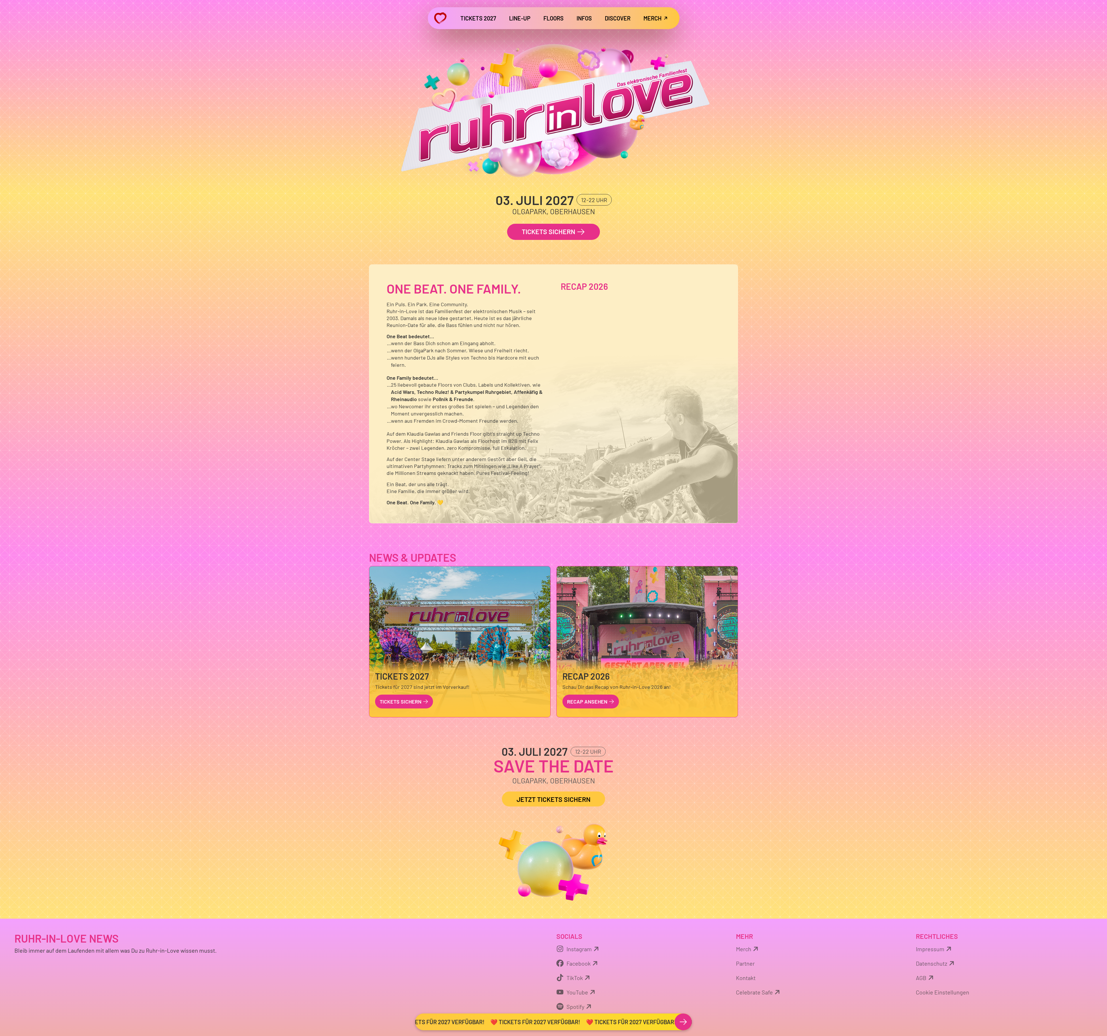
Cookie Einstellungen (942, 992)
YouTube (577, 992)
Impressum (930, 948)
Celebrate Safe (754, 992)
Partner (745, 963)
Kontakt (746, 977)
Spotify (575, 1006)
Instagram (579, 948)
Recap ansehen (588, 701)
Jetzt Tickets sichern (553, 799)
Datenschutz (931, 963)
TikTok (574, 977)
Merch (743, 948)
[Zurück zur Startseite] (440, 18)
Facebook (578, 963)
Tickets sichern (549, 231)
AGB (921, 977)
